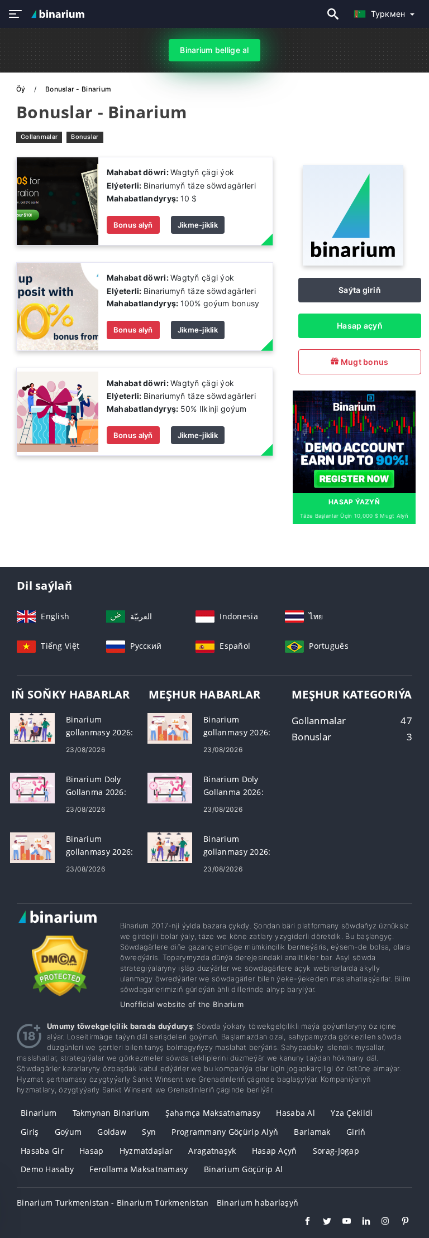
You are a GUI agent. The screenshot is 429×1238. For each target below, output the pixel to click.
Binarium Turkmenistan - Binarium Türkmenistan (113, 1202)
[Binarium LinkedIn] (360, 1222)
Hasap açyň (360, 325)
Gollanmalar (39, 137)
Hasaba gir (42, 1150)
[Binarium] (353, 262)
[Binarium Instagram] (380, 1222)
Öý (21, 89)
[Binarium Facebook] (302, 1222)
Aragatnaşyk (212, 1150)
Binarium (38, 1112)
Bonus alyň (133, 224)
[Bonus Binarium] (57, 200)
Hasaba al (295, 1112)
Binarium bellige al (214, 50)
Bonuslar (84, 137)
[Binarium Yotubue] (341, 1222)
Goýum (68, 1131)
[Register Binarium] (354, 441)
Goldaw (111, 1131)
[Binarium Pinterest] (399, 1222)
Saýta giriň (360, 290)
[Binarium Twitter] (321, 1222)
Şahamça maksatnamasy (213, 1112)
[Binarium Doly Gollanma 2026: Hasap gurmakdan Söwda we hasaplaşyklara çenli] (32, 787)
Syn (149, 1131)
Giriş (30, 1131)
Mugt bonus (363, 362)
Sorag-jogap (336, 1150)
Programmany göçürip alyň (224, 1131)
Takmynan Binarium (111, 1112)
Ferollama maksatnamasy (138, 1169)
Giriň (355, 1131)
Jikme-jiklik (198, 224)
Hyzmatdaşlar (146, 1150)
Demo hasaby (47, 1169)
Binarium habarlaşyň (257, 1202)
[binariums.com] (59, 14)
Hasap (91, 1150)
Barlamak (312, 1131)
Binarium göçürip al (243, 1169)
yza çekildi (352, 1112)
